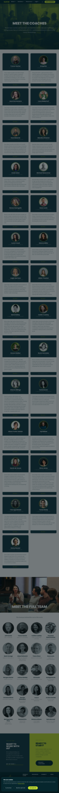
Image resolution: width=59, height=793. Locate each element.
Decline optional (20, 788)
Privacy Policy (21, 783)
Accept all (33, 788)
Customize (8, 788)
